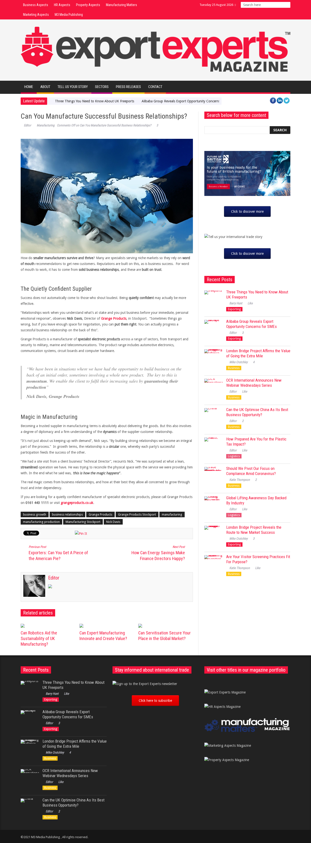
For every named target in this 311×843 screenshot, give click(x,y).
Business (234, 368)
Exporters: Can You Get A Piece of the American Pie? (58, 553)
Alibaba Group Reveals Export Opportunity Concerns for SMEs (188, 101)
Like (250, 303)
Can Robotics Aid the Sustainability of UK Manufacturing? (39, 638)
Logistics (234, 456)
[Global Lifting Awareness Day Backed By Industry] (213, 505)
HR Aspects (62, 5)
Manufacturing (45, 125)
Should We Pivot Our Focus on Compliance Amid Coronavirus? (251, 471)
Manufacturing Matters (121, 5)
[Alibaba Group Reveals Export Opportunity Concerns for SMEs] (213, 329)
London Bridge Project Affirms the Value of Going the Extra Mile (258, 353)
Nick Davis (113, 522)
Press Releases (128, 87)
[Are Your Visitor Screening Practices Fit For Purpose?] (213, 564)
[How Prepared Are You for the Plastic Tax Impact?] (213, 447)
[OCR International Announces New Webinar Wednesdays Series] (213, 388)
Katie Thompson (239, 480)
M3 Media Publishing (69, 15)
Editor (27, 125)
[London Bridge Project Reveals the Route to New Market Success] (213, 535)
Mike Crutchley (238, 362)
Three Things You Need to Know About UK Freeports (94, 101)
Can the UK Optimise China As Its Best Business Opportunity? (257, 412)
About (45, 87)
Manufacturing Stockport (83, 522)
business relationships (67, 514)
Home (28, 87)
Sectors (102, 87)
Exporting (234, 309)
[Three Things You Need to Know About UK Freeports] (213, 299)
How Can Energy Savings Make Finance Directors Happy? (158, 553)
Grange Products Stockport (137, 514)
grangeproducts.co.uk (77, 503)
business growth (34, 514)
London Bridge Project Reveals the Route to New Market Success (253, 530)
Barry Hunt (235, 303)
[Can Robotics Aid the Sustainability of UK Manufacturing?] (48, 626)
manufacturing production (41, 522)
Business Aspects (35, 5)
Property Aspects (88, 5)
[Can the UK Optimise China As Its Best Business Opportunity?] (213, 417)
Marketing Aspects (36, 15)
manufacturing (172, 514)
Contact (155, 87)
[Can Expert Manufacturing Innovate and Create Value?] (107, 626)
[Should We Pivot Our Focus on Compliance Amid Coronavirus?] (213, 476)
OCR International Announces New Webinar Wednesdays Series (254, 383)
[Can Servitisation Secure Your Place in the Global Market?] (165, 626)
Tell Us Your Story (73, 87)
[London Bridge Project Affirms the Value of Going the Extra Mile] (213, 358)
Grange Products (113, 318)
